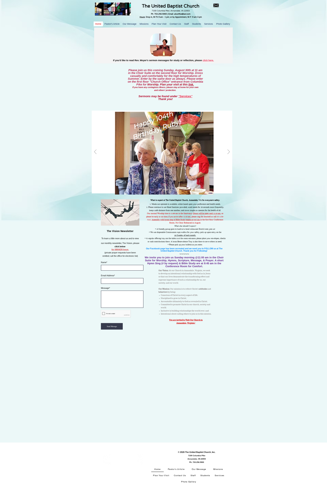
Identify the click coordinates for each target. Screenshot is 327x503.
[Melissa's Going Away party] (168, 189)
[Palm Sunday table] (147, 189)
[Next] (228, 152)
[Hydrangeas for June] (144, 189)
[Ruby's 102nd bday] (141, 189)
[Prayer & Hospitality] (171, 189)
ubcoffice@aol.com (182, 14)
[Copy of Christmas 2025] (153, 189)
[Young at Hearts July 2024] (185, 189)
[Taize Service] (182, 189)
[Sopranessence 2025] (162, 189)
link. (191, 84)
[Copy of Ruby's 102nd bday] (138, 189)
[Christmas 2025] (156, 189)
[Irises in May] (150, 189)
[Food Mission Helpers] (165, 189)
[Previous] (95, 152)
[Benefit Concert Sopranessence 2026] (159, 189)
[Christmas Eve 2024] (179, 189)
